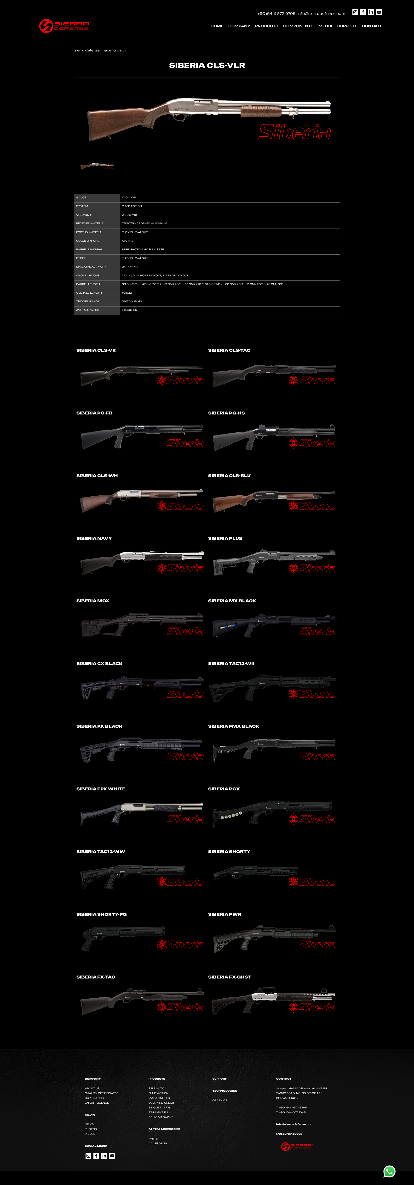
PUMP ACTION (158, 1093)
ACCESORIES (158, 1143)
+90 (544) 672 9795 (276, 13)
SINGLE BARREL (160, 1107)
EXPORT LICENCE (97, 1102)
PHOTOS (91, 1129)
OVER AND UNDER (161, 1102)
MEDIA (325, 26)
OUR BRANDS (94, 1097)
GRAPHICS (220, 1100)
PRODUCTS (266, 26)
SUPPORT (347, 26)
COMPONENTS (298, 26)
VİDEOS (90, 1133)
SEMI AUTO (156, 1088)
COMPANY (239, 26)
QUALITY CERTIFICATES (101, 1093)
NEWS (89, 1124)
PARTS (153, 1138)
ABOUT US (92, 1088)
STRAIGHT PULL (160, 1112)
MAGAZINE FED (159, 1097)
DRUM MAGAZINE (161, 1117)
